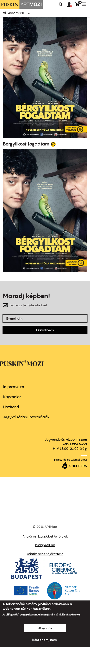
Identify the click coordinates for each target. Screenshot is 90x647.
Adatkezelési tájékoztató (45, 554)
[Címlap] (21, 4)
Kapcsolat (12, 397)
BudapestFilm (45, 545)
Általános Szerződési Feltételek (45, 536)
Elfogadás (45, 628)
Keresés (61, 4)
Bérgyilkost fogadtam (26, 144)
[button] (71, 4)
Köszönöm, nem (44, 640)
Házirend (11, 407)
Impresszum (13, 386)
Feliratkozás (45, 330)
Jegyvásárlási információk (26, 417)
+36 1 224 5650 (75, 444)
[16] (53, 144)
